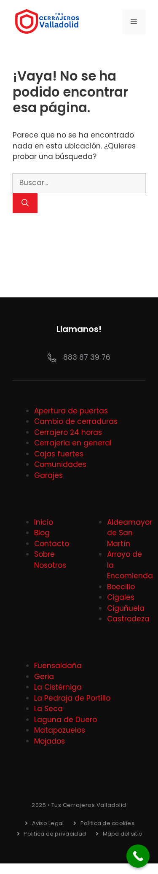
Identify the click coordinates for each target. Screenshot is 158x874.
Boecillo (121, 587)
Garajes (48, 475)
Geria (44, 677)
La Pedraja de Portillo (72, 698)
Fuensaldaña (58, 666)
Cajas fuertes (58, 454)
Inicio (43, 522)
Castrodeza (128, 619)
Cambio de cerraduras (76, 421)
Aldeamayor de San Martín (129, 533)
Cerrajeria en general (73, 443)
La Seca (48, 709)
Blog (42, 533)
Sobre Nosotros (50, 559)
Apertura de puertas (71, 411)
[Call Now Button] (138, 856)
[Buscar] (25, 203)
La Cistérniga (58, 687)
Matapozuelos (59, 730)
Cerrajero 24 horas (68, 432)
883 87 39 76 (86, 357)
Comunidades (60, 464)
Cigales (120, 597)
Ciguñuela (126, 608)
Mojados (49, 741)
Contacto (51, 544)
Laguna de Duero (65, 720)
